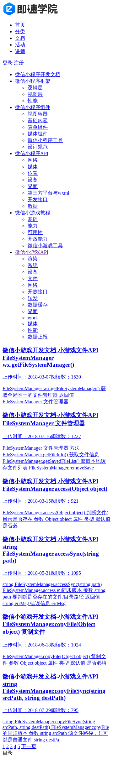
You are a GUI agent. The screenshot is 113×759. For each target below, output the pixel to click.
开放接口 (38, 291)
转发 (33, 298)
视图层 (35, 94)
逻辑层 (35, 87)
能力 (33, 225)
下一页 (28, 746)
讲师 (20, 51)
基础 (33, 219)
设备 (33, 179)
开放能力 (38, 239)
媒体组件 (38, 133)
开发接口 (38, 199)
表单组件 (38, 127)
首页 (20, 25)
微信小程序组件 (32, 107)
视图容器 (38, 114)
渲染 (33, 258)
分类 (20, 31)
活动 (20, 44)
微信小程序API (31, 153)
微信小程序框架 (32, 81)
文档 (20, 38)
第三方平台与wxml (48, 193)
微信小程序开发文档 (37, 74)
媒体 (33, 166)
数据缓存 (38, 304)
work (33, 317)
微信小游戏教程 (32, 212)
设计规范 (38, 146)
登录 (8, 62)
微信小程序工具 (45, 140)
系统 (33, 265)
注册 (19, 62)
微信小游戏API (31, 252)
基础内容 (38, 120)
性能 (33, 100)
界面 (33, 186)
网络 (33, 160)
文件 (33, 278)
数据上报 (38, 336)
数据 (33, 206)
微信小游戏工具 (45, 245)
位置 (33, 173)
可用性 (35, 232)
